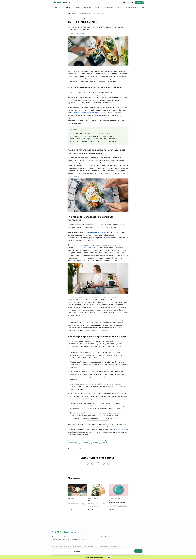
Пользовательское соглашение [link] (73, 538)
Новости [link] (59, 538)
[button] (71, 33)
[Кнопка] (124, 2)
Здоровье (85, 442)
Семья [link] (119, 7)
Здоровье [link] (68, 7)
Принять (138, 551)
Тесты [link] (142, 7)
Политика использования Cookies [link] (93, 538)
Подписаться (139, 2)
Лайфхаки (95, 442)
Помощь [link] (97, 7)
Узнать (109, 557)
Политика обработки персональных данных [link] (117, 538)
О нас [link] (53, 538)
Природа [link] (77, 7)
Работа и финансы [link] (108, 7)
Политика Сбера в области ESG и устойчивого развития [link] (68, 541)
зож (104, 442)
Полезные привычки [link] (131, 7)
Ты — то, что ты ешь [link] (99, 13)
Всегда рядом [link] (57, 7)
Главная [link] (74, 13)
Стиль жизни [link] (87, 7)
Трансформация (73, 442)
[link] (61, 2)
